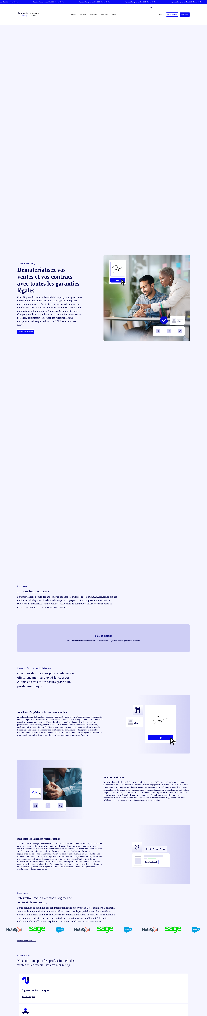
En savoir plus (28, 996)
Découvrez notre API (26, 940)
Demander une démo (26, 332)
